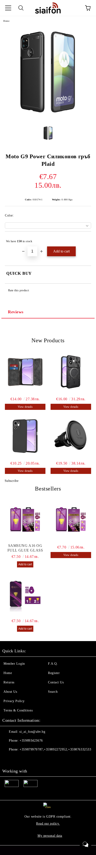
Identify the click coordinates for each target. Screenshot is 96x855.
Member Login (14, 663)
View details (25, 406)
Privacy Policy (14, 701)
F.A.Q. (53, 663)
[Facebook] (8, 759)
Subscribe (12, 481)
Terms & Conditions (18, 710)
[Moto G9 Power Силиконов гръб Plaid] (48, 118)
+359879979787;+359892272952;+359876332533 (55, 749)
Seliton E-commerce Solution (48, 850)
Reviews (16, 312)
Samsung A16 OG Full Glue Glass (25, 548)
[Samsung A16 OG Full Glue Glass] (25, 520)
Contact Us (56, 682)
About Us (10, 691)
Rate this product (18, 290)
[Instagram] (18, 759)
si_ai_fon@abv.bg (32, 731)
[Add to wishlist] (84, 239)
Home (6, 21)
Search (53, 691)
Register (54, 673)
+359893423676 (31, 740)
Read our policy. (48, 823)
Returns (8, 682)
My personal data (50, 835)
